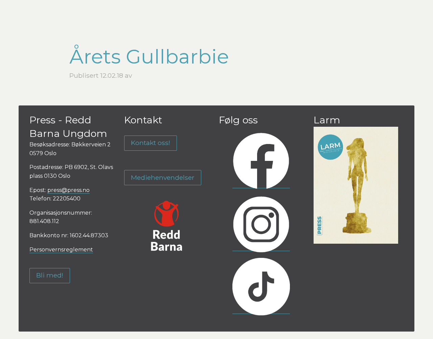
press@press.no (68, 190)
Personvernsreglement (61, 249)
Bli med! (49, 275)
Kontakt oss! (150, 143)
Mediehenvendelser (163, 177)
